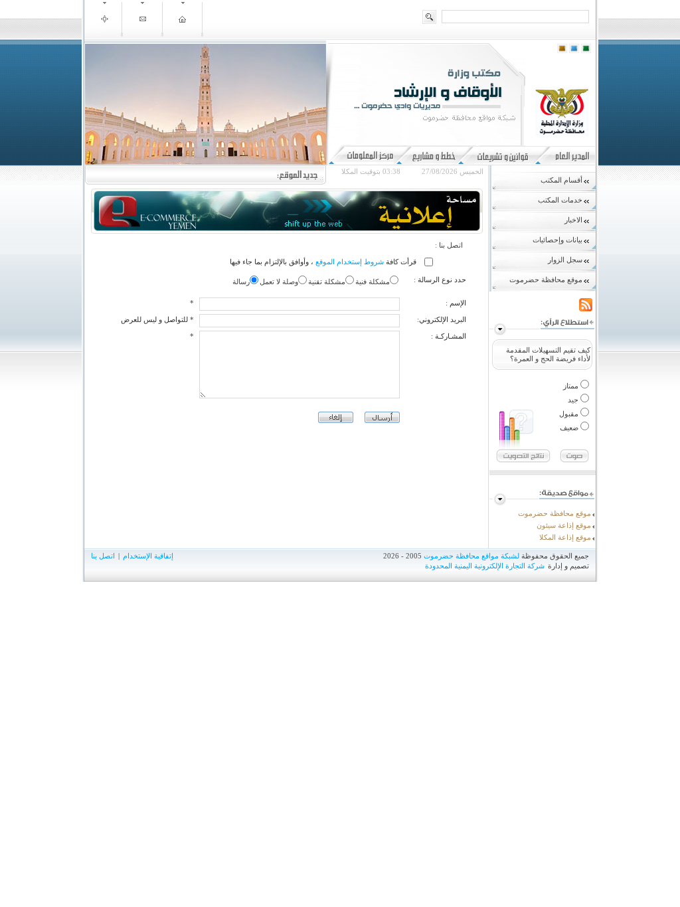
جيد (574, 400)
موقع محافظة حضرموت (554, 513)
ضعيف (570, 428)
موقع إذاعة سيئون (564, 525)
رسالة (241, 282)
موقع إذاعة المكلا (565, 537)
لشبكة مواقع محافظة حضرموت (471, 556)
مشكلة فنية (372, 282)
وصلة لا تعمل (279, 282)
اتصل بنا (103, 556)
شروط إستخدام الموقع (348, 262)
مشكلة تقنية (326, 282)
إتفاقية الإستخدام (148, 556)
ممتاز (571, 386)
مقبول (569, 414)
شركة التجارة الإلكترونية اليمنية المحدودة (485, 566)
